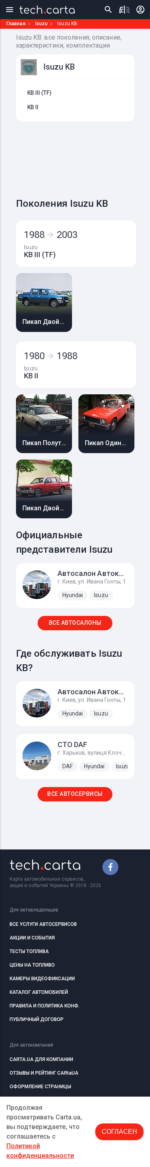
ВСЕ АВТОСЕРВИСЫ (75, 794)
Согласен (119, 1131)
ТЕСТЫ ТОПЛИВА (29, 951)
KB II (33, 107)
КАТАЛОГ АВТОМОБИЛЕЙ (39, 992)
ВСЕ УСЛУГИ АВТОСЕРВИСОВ (43, 924)
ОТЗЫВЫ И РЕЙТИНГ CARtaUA (44, 1073)
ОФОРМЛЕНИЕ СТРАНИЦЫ (40, 1086)
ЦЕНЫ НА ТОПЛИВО (32, 965)
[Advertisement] (83, 158)
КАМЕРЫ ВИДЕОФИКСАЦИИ (42, 978)
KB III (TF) (39, 93)
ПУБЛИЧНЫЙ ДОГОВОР (37, 1019)
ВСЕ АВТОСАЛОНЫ (75, 622)
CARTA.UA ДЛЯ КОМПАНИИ (41, 1059)
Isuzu (41, 23)
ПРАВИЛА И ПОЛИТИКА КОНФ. (45, 1006)
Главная (16, 23)
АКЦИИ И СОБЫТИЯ (32, 938)
